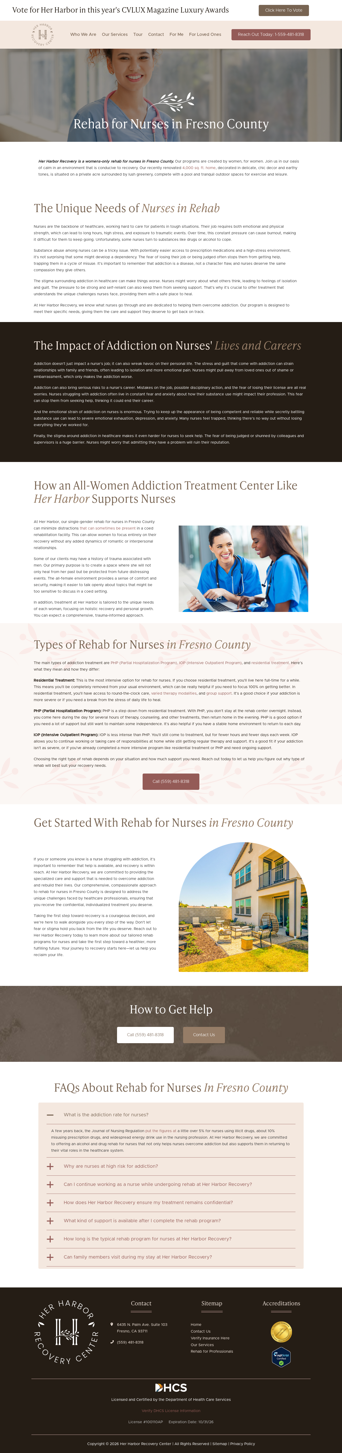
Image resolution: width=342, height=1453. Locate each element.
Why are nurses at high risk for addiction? (111, 1166)
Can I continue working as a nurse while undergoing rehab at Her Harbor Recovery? (158, 1184)
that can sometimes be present (108, 528)
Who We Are (83, 35)
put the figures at (160, 1131)
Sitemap (219, 1444)
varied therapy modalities (174, 693)
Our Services (115, 35)
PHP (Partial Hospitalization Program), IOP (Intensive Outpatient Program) (176, 663)
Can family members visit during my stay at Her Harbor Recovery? (138, 1257)
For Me (177, 35)
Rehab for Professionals (212, 1351)
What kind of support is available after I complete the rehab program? (142, 1221)
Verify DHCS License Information (171, 1411)
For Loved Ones (205, 35)
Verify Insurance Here (210, 1338)
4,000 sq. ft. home (199, 168)
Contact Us (201, 1331)
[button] (171, 1115)
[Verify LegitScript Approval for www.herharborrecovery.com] (281, 1366)
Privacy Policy (242, 1444)
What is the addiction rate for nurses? (106, 1115)
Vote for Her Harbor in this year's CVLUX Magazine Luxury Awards (120, 9)
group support (219, 693)
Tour (138, 35)
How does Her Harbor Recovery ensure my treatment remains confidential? (148, 1202)
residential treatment (270, 663)
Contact (156, 35)
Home (196, 1325)
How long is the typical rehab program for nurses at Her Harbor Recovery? (147, 1239)
